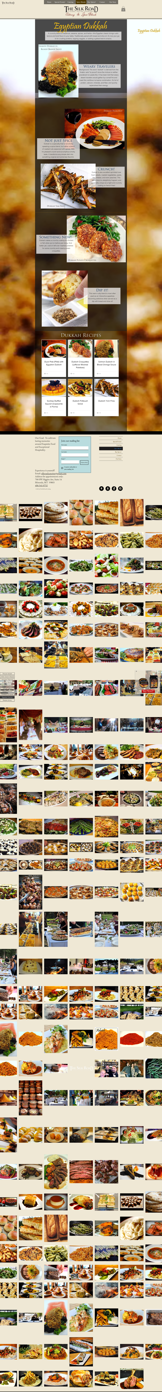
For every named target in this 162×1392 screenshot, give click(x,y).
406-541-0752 (41, 485)
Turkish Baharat (7, 691)
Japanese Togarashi (7, 679)
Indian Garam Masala (7, 676)
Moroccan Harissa (7, 685)
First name (64, 445)
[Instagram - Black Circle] (120, 488)
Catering (119, 445)
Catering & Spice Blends (81, 14)
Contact (119, 455)
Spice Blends (117, 448)
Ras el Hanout (7, 688)
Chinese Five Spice (7, 694)
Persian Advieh (7, 674)
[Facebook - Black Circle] (114, 488)
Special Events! (117, 442)
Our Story (118, 459)
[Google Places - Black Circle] (101, 488)
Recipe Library (7, 700)
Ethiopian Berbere (7, 682)
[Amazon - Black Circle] (107, 488)
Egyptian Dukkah (7, 697)
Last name (64, 452)
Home (119, 438)
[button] (123, 8)
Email (63, 459)
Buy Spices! (118, 452)
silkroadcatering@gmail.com (53, 473)
